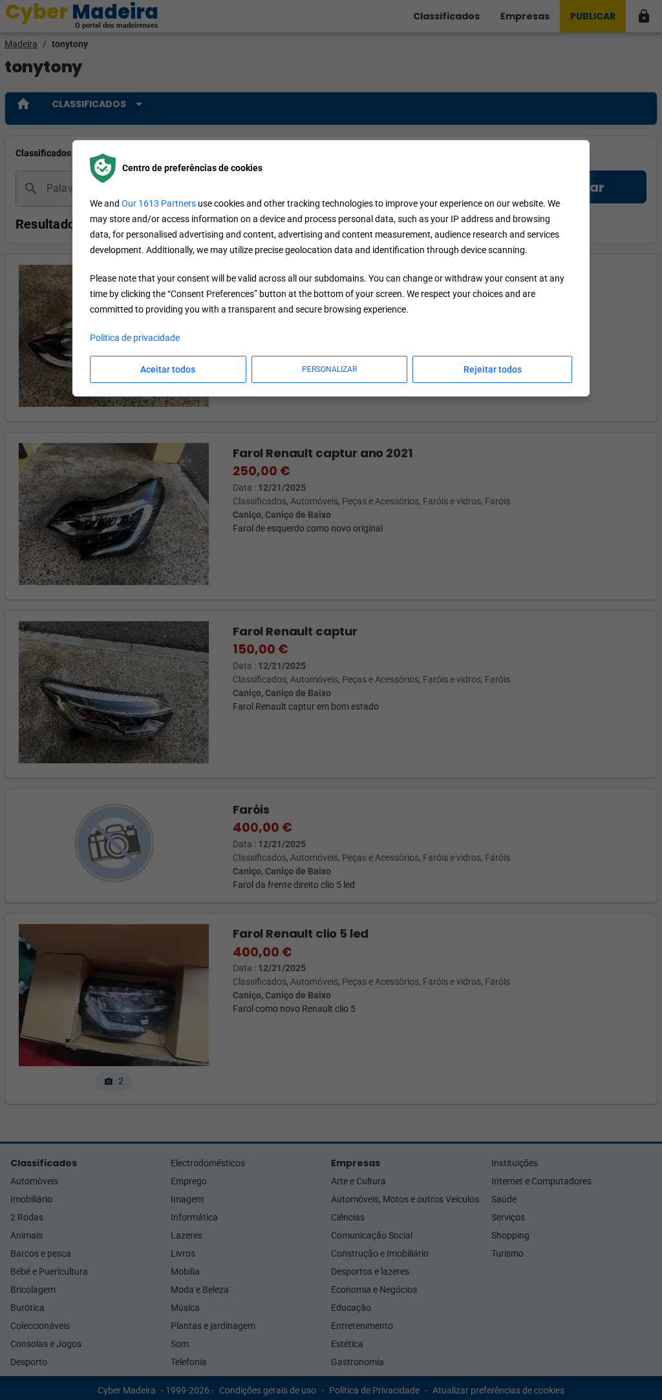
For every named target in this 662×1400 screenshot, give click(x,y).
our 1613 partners (159, 203)
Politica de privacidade (135, 338)
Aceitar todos (167, 369)
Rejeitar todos (493, 369)
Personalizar (329, 369)
